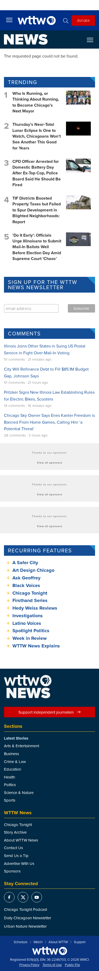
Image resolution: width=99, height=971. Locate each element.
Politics (10, 784)
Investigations (27, 615)
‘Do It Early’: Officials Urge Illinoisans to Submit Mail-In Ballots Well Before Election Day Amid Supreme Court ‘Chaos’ (36, 247)
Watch (38, 942)
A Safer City (25, 562)
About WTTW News (21, 840)
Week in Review (29, 638)
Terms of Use (52, 965)
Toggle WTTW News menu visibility (92, 39)
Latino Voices (26, 623)
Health (9, 777)
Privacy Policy (29, 965)
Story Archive (15, 832)
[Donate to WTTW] (49, 951)
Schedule (20, 942)
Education (12, 769)
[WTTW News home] (26, 39)
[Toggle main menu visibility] (9, 19)
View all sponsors (49, 462)
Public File (72, 965)
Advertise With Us (19, 863)
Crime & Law (15, 761)
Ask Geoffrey (26, 577)
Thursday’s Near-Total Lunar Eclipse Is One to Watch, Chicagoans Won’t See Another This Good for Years (36, 136)
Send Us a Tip (16, 855)
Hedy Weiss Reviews (34, 608)
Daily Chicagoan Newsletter (27, 918)
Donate (83, 20)
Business (11, 753)
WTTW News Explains (36, 645)
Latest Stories (16, 738)
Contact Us (13, 847)
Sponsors (12, 871)
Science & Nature (19, 792)
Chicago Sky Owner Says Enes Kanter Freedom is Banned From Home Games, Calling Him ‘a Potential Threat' (49, 422)
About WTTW (58, 942)
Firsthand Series (30, 600)
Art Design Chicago (33, 570)
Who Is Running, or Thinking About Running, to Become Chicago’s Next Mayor (35, 102)
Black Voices (26, 585)
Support (80, 942)
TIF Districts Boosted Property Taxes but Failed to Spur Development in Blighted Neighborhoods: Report (36, 210)
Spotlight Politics (30, 630)
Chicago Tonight (29, 593)
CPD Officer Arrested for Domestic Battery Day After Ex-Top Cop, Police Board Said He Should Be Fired (36, 173)
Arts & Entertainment (21, 746)
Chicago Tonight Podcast (25, 909)
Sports (9, 800)
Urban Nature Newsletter (25, 926)
